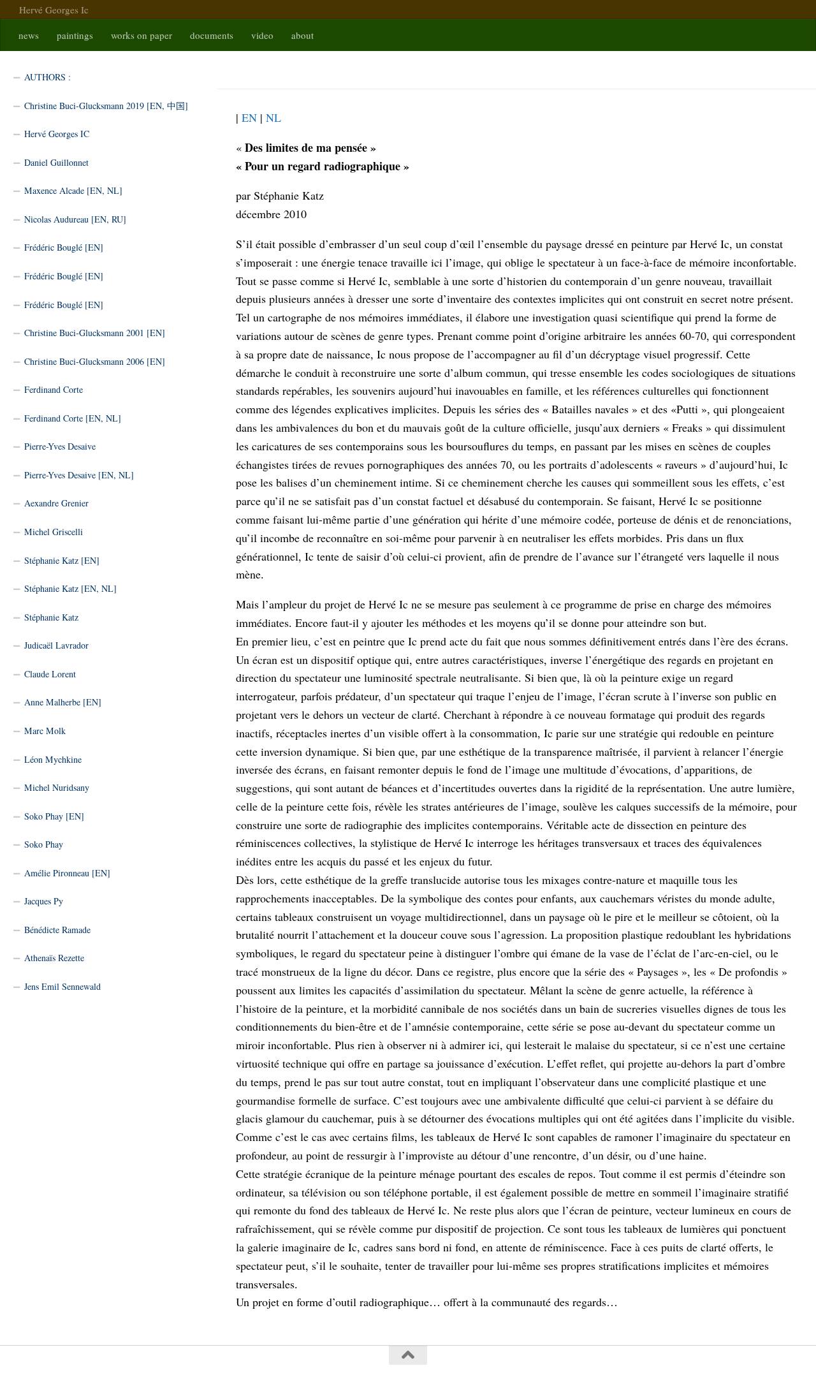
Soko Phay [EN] (54, 816)
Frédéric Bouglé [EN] (63, 247)
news (28, 35)
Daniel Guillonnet (56, 162)
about (302, 35)
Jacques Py (43, 901)
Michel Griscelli (53, 532)
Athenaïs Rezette (54, 958)
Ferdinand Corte (53, 389)
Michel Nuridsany (56, 787)
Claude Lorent (50, 674)
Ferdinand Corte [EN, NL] (72, 418)
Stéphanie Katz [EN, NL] (70, 588)
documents (211, 35)
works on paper (141, 35)
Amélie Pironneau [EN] (67, 873)
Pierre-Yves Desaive (60, 446)
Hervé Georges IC (56, 134)
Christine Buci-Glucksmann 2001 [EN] (94, 333)
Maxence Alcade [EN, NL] (73, 190)
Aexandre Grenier (56, 503)
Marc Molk (45, 731)
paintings (75, 35)
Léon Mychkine (53, 759)
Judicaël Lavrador (56, 645)
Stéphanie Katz (51, 617)
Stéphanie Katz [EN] (61, 560)
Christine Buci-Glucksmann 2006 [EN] (94, 361)
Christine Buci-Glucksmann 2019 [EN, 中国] (106, 105)
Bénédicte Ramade (57, 930)
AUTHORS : (47, 77)
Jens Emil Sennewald (62, 986)
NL (273, 117)
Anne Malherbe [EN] (62, 702)
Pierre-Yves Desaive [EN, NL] (79, 475)
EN (249, 117)
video (262, 35)
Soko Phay (43, 844)
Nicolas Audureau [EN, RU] (75, 219)
